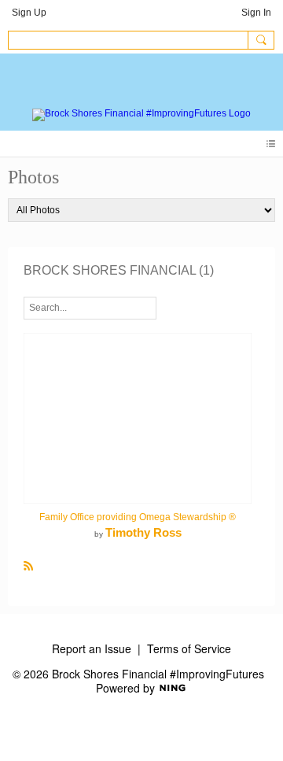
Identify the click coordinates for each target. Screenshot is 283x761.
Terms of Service (189, 648)
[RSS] (28, 565)
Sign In (256, 12)
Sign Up (29, 12)
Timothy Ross (143, 532)
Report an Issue (91, 648)
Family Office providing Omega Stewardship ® (137, 517)
